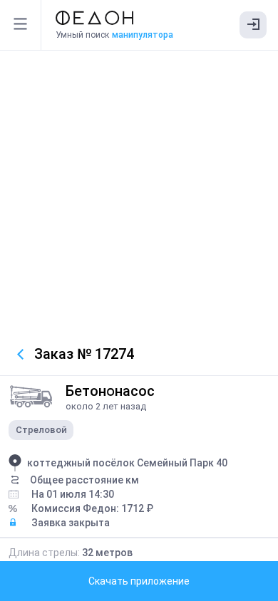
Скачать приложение (139, 581)
